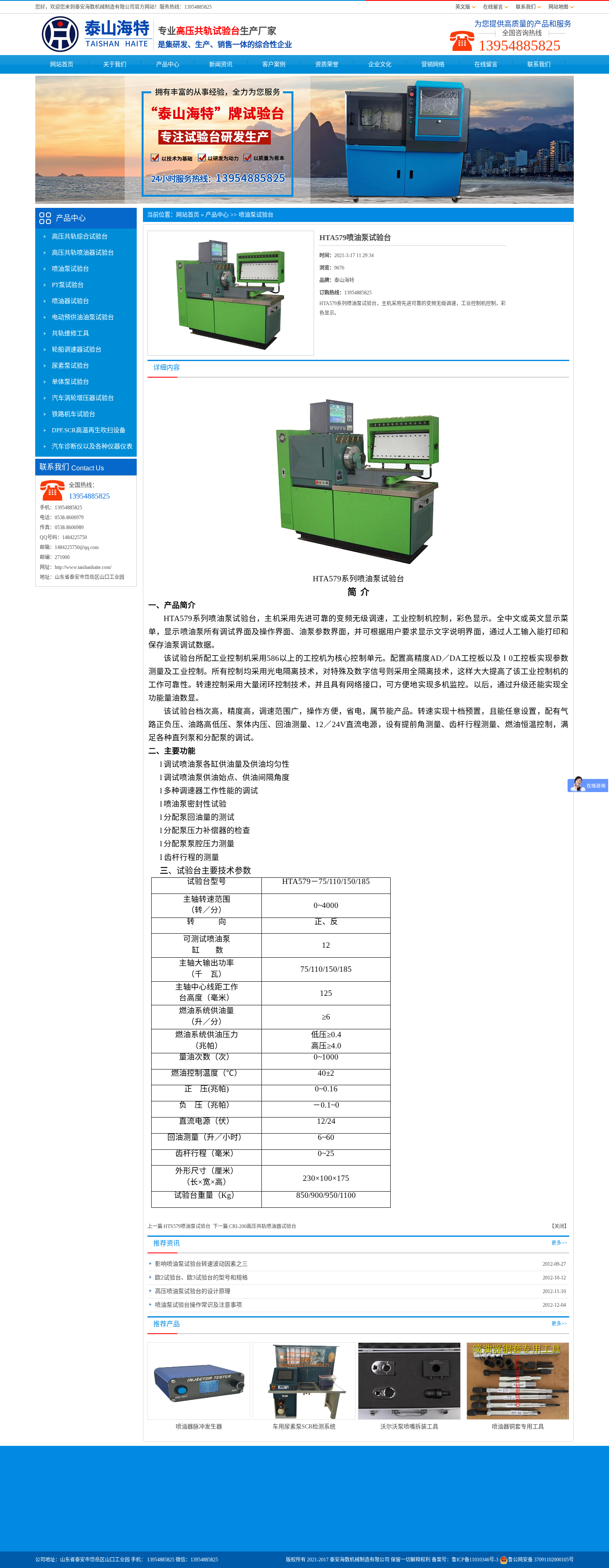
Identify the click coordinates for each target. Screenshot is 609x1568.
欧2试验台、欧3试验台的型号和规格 (201, 1277)
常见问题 (377, 1524)
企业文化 (380, 64)
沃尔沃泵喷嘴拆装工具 (409, 1426)
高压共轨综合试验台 (80, 236)
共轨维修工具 (70, 333)
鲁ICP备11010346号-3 (475, 1560)
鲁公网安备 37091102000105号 (541, 1560)
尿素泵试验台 (70, 365)
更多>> (559, 1243)
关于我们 (114, 64)
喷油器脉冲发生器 (199, 1426)
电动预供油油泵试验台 (83, 317)
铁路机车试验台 (73, 414)
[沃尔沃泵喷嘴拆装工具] (409, 1380)
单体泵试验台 (70, 381)
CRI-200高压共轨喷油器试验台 (262, 1226)
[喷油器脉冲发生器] (198, 1380)
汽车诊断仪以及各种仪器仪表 (92, 446)
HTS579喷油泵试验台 (187, 1226)
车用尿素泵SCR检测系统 (304, 1426)
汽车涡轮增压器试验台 (83, 398)
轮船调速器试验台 (77, 349)
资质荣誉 (326, 64)
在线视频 (97, 1545)
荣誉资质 (97, 1524)
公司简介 (55, 1524)
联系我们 (526, 7)
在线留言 (493, 7)
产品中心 (167, 64)
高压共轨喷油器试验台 (83, 252)
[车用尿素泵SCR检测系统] (304, 1380)
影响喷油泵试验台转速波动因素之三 (201, 1264)
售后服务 (377, 1535)
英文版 (462, 7)
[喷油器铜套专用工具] (517, 1380)
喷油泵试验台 (70, 268)
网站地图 (558, 7)
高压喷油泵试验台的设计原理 (192, 1291)
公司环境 (55, 1545)
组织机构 (55, 1535)
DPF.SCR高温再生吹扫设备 (89, 430)
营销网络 (433, 64)
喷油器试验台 (70, 301)
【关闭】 (559, 1226)
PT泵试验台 (68, 285)
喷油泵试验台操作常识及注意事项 (198, 1305)
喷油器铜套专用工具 (518, 1426)
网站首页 (61, 64)
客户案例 (273, 64)
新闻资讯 (220, 64)
